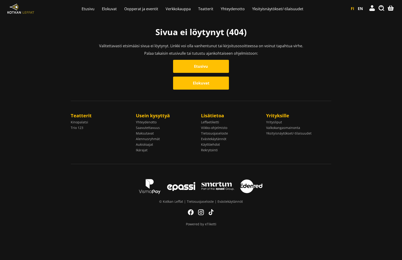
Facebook (190, 212)
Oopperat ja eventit (141, 8)
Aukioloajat (144, 144)
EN (360, 8)
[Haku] (381, 8)
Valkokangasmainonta (283, 127)
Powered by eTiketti (201, 224)
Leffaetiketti (210, 122)
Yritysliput (274, 122)
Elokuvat (109, 8)
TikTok (211, 212)
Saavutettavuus (148, 127)
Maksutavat (145, 133)
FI (352, 8)
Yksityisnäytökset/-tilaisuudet (277, 8)
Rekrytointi (209, 150)
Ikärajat (141, 150)
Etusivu (88, 8)
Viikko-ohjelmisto (214, 127)
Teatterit (205, 8)
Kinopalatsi (79, 122)
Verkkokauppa (178, 8)
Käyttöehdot (210, 144)
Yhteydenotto (233, 8)
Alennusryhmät (148, 139)
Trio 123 (77, 127)
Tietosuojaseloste (214, 133)
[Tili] (372, 8)
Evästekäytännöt (213, 139)
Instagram (201, 212)
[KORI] (391, 8)
